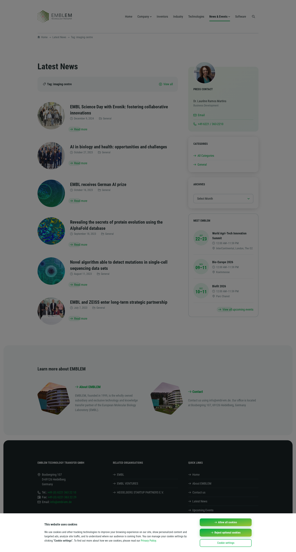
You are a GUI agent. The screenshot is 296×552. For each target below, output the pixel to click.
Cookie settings (225, 542)
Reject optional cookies (227, 532)
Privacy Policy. (149, 540)
